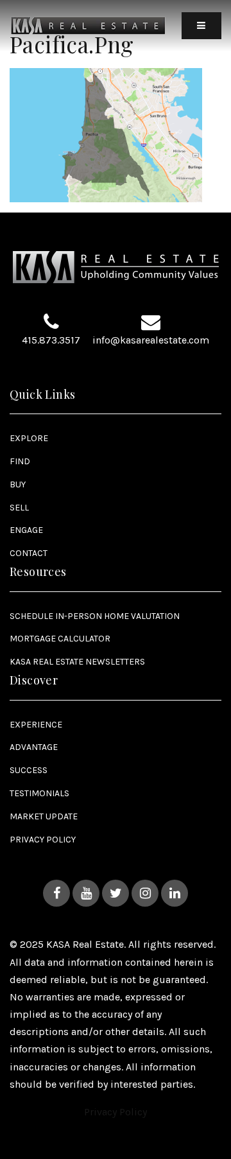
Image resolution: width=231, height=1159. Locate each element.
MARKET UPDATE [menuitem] (44, 816)
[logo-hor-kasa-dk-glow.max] (88, 25)
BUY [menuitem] (18, 484)
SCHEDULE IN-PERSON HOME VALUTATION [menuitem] (95, 616)
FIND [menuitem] (20, 461)
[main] (115, 101)
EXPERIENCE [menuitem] (36, 724)
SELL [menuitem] (19, 507)
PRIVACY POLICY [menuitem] (43, 839)
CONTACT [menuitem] (28, 553)
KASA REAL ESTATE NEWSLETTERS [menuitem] (77, 661)
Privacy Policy (115, 1112)
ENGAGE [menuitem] (26, 530)
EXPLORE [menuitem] (29, 438)
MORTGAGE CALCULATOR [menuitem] (60, 638)
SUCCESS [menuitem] (28, 770)
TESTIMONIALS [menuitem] (39, 793)
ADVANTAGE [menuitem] (34, 747)
